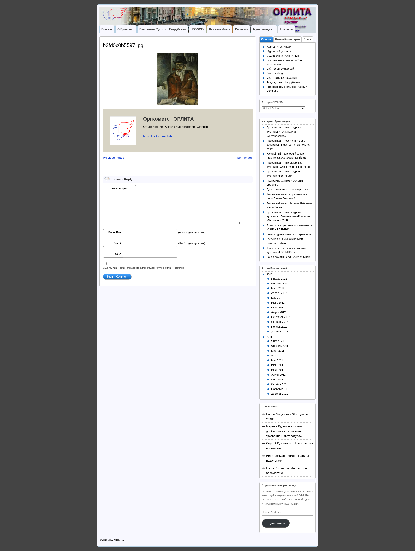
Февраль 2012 (280, 283)
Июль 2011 (277, 369)
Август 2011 (278, 374)
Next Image (245, 157)
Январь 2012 (279, 278)
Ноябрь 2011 (279, 389)
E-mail (117, 243)
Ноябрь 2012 (279, 326)
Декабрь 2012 (279, 331)
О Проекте (124, 29)
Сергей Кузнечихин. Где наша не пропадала (289, 446)
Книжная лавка (219, 29)
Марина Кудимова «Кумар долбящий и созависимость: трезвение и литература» (286, 431)
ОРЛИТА (119, 539)
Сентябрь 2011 (280, 379)
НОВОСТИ (197, 29)
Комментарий (119, 188)
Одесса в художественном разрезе (288, 189)
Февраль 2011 (279, 345)
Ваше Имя (114, 232)
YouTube (167, 136)
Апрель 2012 (279, 293)
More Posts (151, 136)
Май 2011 (277, 360)
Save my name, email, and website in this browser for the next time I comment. (144, 268)
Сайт (118, 254)
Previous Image (113, 157)
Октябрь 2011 (279, 384)
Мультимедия (262, 29)
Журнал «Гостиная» (279, 46)
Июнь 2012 (278, 302)
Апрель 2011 (279, 355)
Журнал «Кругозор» (279, 51)
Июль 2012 (278, 307)
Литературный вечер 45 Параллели (289, 234)
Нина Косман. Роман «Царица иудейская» (287, 458)
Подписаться (276, 523)
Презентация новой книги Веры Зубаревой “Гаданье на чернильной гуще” (288, 144)
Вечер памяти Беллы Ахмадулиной (288, 257)
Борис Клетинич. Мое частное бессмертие (287, 470)
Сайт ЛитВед (275, 73)
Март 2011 (277, 350)
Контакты (286, 29)
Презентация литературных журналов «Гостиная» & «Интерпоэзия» (284, 131)
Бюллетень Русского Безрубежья (162, 29)
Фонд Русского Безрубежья (283, 82)
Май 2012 (277, 297)
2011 (269, 337)
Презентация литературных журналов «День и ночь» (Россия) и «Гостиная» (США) (288, 216)
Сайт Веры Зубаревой (280, 68)
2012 (270, 274)
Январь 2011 (279, 341)
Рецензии (241, 29)
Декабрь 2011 (279, 393)
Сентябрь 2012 (280, 317)
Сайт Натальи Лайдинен (282, 77)
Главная (107, 29)
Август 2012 (278, 312)
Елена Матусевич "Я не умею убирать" (287, 416)
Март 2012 (277, 288)
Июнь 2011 (277, 365)
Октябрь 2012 (279, 321)
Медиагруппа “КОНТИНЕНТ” (284, 55)
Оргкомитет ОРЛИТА (168, 119)
